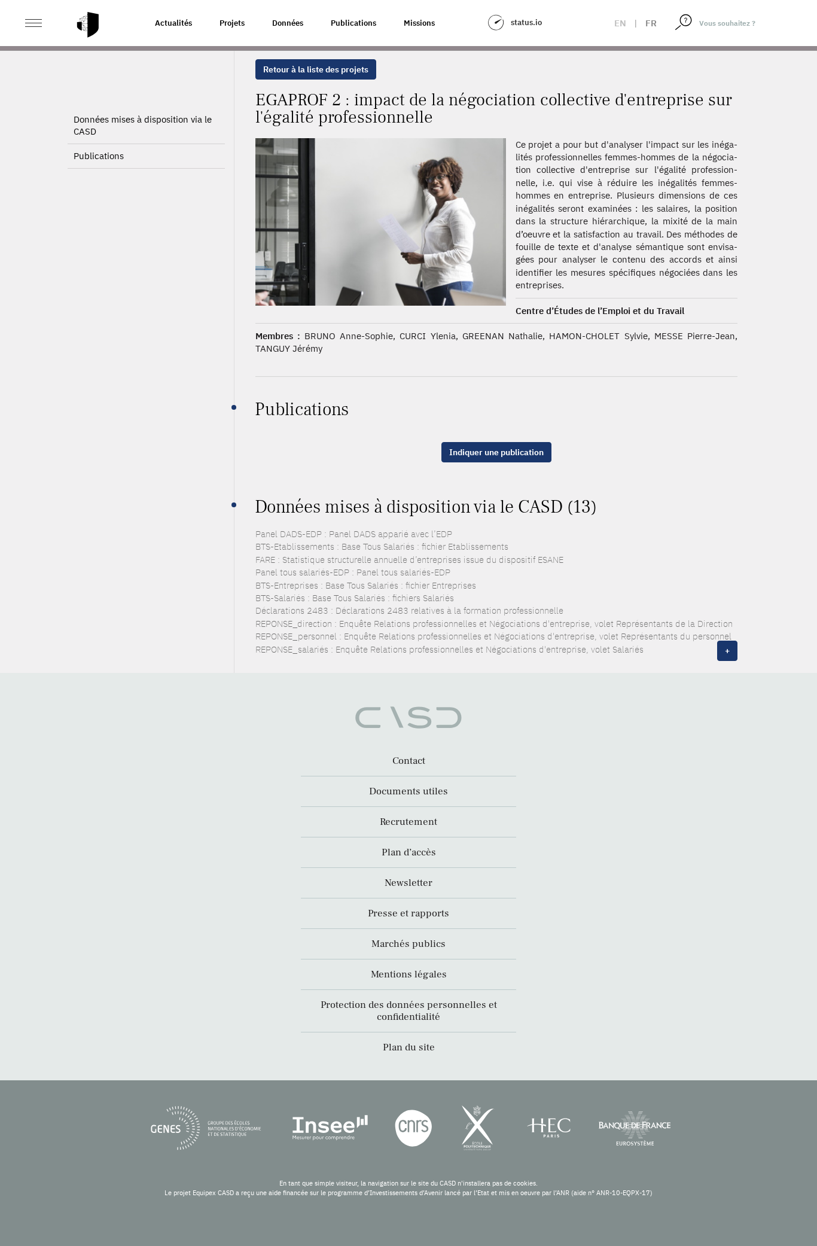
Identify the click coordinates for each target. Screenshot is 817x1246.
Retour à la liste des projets (315, 69)
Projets (232, 23)
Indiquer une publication (496, 452)
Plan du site (409, 1047)
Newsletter (408, 882)
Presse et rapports (408, 913)
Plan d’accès (409, 852)
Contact (408, 760)
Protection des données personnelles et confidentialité (409, 1010)
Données (287, 23)
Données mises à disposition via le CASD (143, 125)
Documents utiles (408, 791)
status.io (526, 22)
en (620, 23)
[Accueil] (88, 25)
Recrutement (408, 821)
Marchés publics (408, 944)
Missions (419, 23)
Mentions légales (409, 974)
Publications (353, 23)
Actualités (173, 23)
